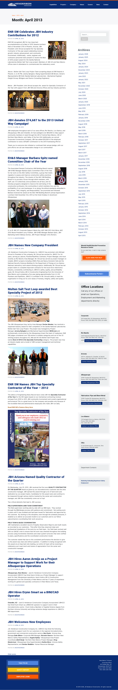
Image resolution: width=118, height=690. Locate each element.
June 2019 (82, 108)
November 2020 (84, 86)
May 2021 (81, 83)
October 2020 (83, 89)
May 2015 (81, 197)
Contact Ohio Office (88, 450)
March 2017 (82, 153)
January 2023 (83, 73)
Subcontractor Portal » (94, 274)
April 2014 (81, 219)
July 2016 (81, 172)
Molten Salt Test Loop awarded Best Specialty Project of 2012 (32, 290)
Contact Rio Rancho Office (93, 340)
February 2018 (83, 137)
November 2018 (84, 121)
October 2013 (83, 229)
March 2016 (82, 178)
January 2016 (83, 181)
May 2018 (81, 127)
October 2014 (83, 210)
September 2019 (84, 105)
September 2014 (84, 213)
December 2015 (83, 184)
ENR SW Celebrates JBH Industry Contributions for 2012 (30, 33)
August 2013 (82, 232)
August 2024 (82, 60)
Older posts (12, 654)
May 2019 (81, 111)
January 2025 (83, 57)
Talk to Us (23, 663)
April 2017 (81, 149)
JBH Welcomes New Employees (29, 622)
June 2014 (82, 216)
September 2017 (84, 143)
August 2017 (82, 146)
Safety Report (23, 670)
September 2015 (84, 191)
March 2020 (82, 98)
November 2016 (84, 162)
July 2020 (81, 92)
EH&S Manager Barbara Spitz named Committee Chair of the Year (33, 159)
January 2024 (83, 67)
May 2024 (81, 64)
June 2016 (82, 175)
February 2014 (83, 226)
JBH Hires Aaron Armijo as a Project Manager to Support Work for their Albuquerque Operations (32, 562)
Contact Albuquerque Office (90, 382)
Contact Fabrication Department (91, 403)
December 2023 (84, 70)
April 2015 (81, 200)
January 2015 (83, 207)
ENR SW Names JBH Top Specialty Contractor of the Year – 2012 (31, 386)
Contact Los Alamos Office (90, 426)
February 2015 (83, 204)
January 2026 (83, 54)
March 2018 (82, 134)
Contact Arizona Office (89, 361)
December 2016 (83, 159)
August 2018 (82, 124)
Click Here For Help (94, 258)
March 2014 (82, 223)
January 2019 (83, 118)
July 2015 (81, 194)
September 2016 (84, 165)
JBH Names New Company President (33, 245)
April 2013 (81, 235)
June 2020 (82, 95)
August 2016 (82, 168)
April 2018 (81, 130)
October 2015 (83, 188)
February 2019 (83, 114)
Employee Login (23, 677)
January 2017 (83, 156)
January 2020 (83, 102)
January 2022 (83, 79)
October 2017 (83, 140)
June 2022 (82, 76)
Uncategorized (19, 113)
